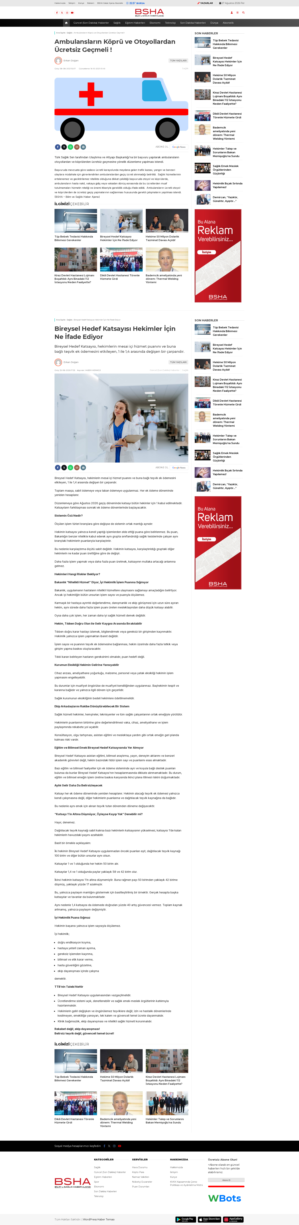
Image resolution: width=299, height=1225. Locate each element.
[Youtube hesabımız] (72, 12)
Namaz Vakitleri (140, 1177)
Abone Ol (226, 1180)
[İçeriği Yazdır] (83, 147)
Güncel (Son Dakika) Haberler (91, 22)
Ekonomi (155, 22)
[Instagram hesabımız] (67, 12)
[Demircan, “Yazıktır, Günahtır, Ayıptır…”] (203, 203)
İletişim (72, 3)
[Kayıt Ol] (232, 12)
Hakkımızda (60, 3)
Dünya (214, 22)
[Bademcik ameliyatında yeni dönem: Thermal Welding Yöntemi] (167, 259)
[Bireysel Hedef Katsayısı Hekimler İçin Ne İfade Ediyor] (121, 221)
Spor (96, 1181)
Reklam (90, 3)
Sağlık (117, 22)
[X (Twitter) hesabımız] (62, 12)
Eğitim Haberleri (135, 22)
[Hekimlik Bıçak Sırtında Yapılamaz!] (203, 190)
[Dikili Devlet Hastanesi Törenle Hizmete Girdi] (121, 259)
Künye (81, 3)
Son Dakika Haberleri (193, 22)
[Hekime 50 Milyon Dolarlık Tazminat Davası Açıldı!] (167, 221)
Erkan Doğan (71, 60)
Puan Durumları (140, 1186)
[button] (67, 23)
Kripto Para (138, 1172)
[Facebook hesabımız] (57, 12)
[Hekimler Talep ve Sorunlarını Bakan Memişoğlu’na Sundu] (203, 155)
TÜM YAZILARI (178, 60)
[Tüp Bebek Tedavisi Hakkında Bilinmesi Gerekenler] (76, 221)
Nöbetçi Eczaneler (142, 1181)
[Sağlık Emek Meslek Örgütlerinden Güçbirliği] (203, 172)
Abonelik (228, 22)
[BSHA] (149, 16)
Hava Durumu (139, 1167)
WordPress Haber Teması (99, 1219)
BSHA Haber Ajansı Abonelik (110, 3)
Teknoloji (170, 22)
